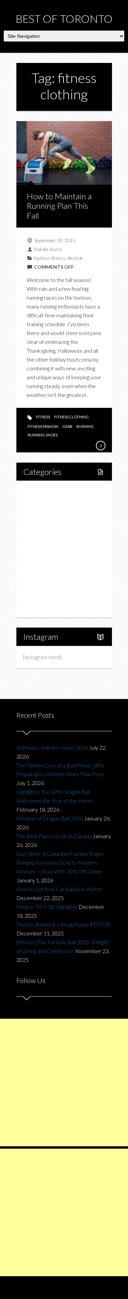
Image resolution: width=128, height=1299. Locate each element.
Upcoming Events (51, 583)
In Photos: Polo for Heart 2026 (52, 747)
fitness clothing (71, 417)
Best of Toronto (64, 18)
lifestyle (75, 258)
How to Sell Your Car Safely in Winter (59, 889)
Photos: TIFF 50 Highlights (46, 906)
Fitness (46, 514)
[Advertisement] (64, 1082)
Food (37, 525)
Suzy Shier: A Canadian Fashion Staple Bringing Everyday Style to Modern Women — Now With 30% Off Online (60, 862)
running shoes (43, 435)
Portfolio (41, 595)
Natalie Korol (47, 249)
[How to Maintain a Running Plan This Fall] (100, 445)
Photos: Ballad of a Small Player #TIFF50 (63, 924)
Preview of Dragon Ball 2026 (49, 818)
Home (38, 491)
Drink (44, 549)
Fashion (40, 560)
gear (67, 426)
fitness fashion (43, 426)
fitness (59, 258)
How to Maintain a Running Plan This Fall (59, 206)
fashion (41, 258)
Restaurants (52, 537)
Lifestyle (41, 502)
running (85, 426)
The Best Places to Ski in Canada (53, 836)
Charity (39, 572)
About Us (41, 606)
